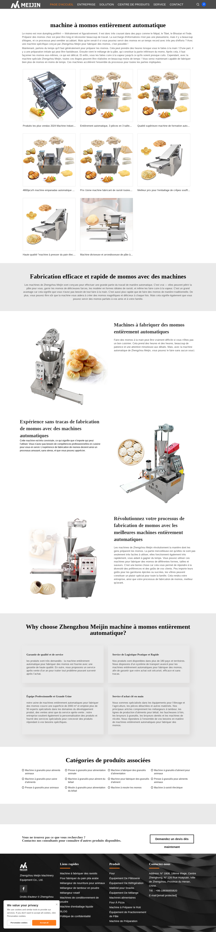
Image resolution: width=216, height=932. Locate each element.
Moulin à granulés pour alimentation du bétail (86, 789)
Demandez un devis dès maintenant (172, 840)
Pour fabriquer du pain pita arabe (79, 878)
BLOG (63, 911)
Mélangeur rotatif (70, 892)
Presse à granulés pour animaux (42, 787)
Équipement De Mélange (123, 892)
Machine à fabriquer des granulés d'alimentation (128, 772)
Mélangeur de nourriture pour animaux (82, 883)
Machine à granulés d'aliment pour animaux (172, 772)
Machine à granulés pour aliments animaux (42, 772)
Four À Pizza (116, 902)
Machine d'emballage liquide (76, 906)
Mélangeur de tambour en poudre (79, 888)
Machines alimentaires (122, 897)
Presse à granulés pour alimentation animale (87, 772)
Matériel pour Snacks (121, 888)
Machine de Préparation (123, 921)
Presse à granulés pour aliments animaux (171, 780)
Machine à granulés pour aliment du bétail (86, 780)
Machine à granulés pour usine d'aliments (41, 780)
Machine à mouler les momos (126, 787)
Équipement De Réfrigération (126, 883)
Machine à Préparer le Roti (125, 907)
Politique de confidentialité (75, 916)
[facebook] (204, 4)
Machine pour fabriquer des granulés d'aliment (130, 780)
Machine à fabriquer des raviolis (78, 873)
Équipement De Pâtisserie (124, 878)
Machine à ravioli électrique (168, 787)
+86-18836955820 (166, 890)
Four (112, 873)
